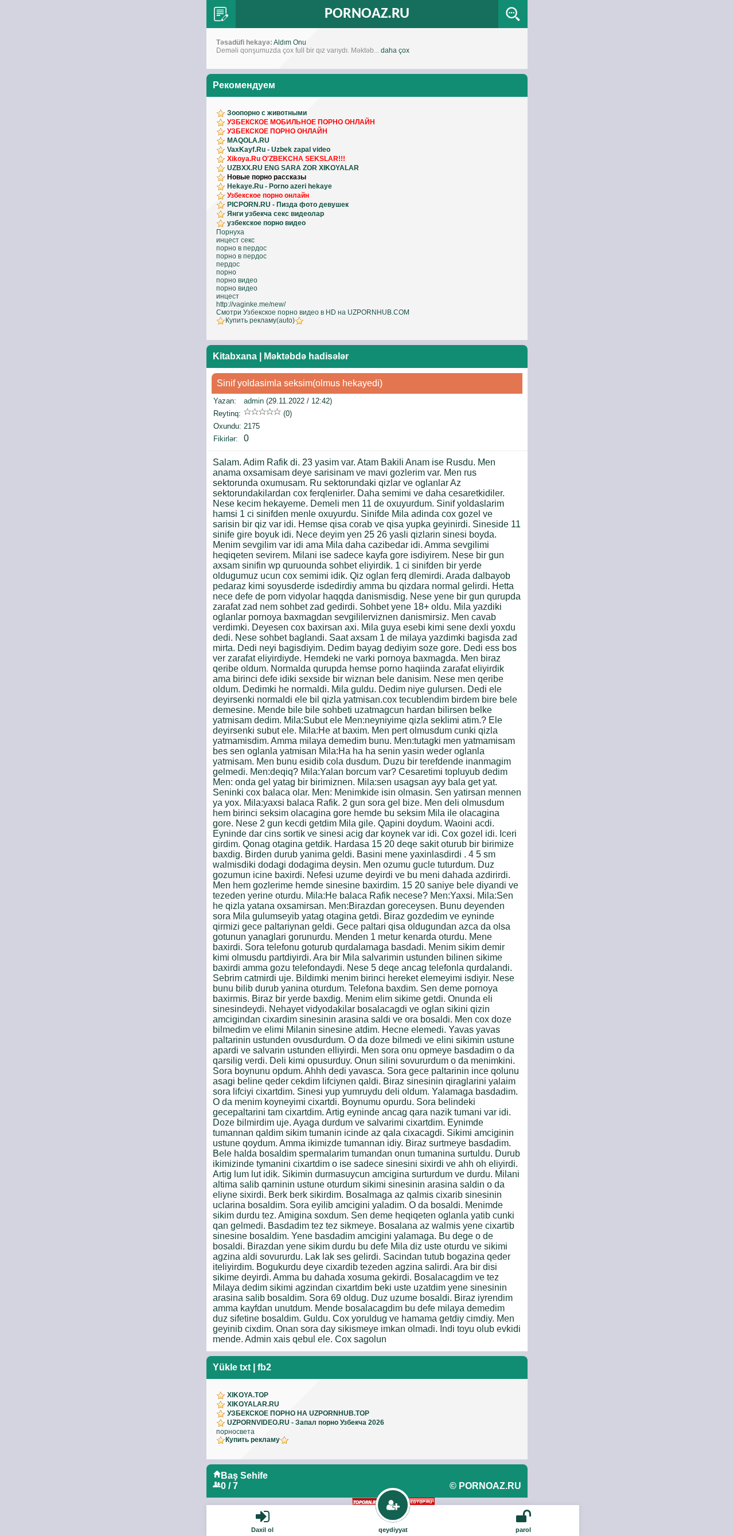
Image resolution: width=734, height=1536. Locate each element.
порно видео (236, 280)
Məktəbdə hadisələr (306, 356)
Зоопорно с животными (267, 113)
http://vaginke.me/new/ (251, 304)
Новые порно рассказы (266, 177)
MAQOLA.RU (248, 140)
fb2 (264, 1367)
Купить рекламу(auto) (260, 320)
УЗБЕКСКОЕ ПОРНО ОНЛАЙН (277, 131)
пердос (228, 264)
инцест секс (235, 240)
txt (245, 1367)
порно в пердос (241, 248)
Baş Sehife (244, 1475)
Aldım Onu (290, 42)
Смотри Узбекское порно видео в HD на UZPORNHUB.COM (312, 312)
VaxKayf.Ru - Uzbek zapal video (278, 150)
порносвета (235, 1432)
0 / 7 (229, 1486)
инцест (227, 296)
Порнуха (230, 232)
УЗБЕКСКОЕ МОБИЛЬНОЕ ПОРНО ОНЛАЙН (301, 122)
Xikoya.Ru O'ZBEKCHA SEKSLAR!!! (286, 159)
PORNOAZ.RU (367, 14)
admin (254, 401)
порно (226, 272)
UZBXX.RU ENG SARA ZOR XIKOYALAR (293, 168)
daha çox (395, 50)
